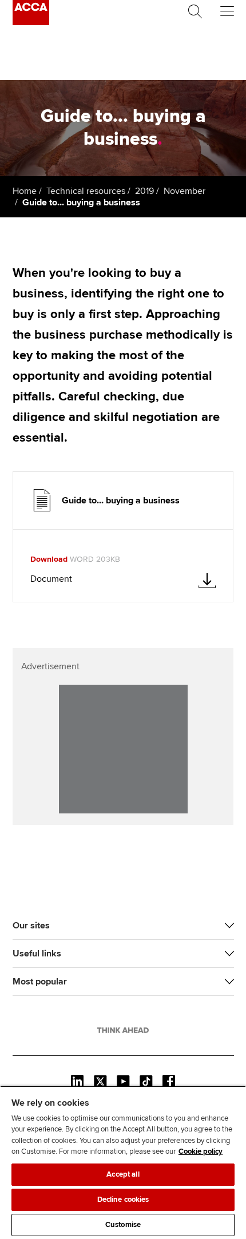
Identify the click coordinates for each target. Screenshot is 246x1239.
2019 (144, 191)
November (184, 191)
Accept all (122, 1174)
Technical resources (85, 191)
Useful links (37, 953)
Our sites (31, 925)
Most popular (40, 981)
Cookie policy (200, 1151)
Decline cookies (123, 1199)
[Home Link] (123, 1030)
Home (25, 191)
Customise (123, 1224)
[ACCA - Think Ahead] (31, 22)
